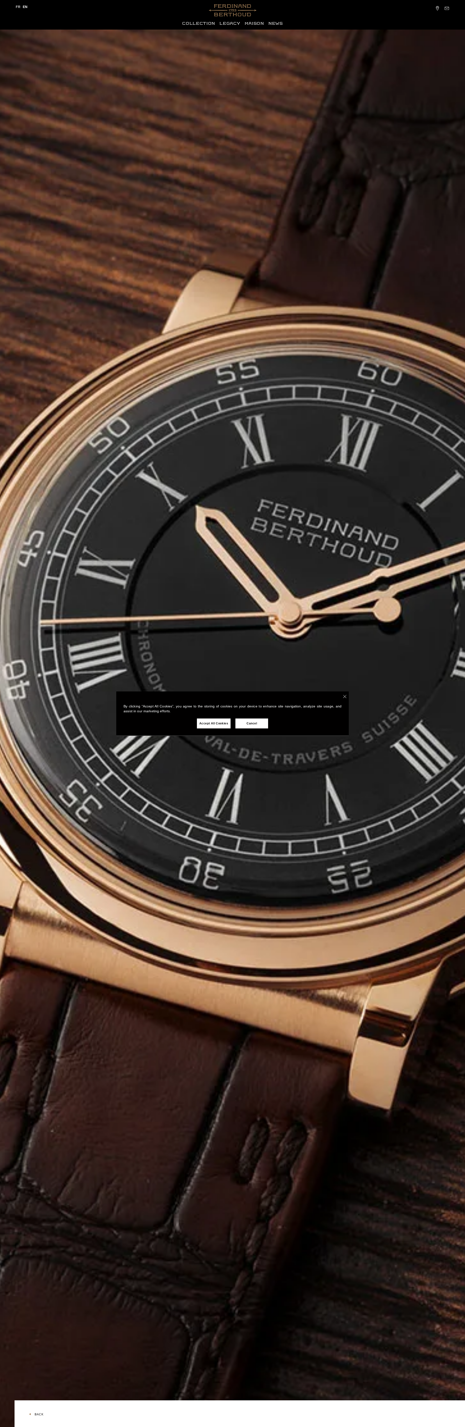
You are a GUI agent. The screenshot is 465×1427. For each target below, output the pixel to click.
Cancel (252, 723)
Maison (254, 23)
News (275, 23)
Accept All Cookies (213, 723)
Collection (198, 23)
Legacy (229, 23)
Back (39, 1414)
